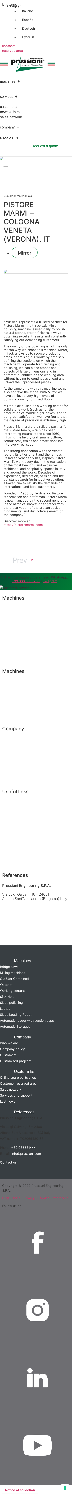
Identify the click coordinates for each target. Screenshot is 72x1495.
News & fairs (10, 112)
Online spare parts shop (21, 800)
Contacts (9, 46)
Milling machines (15, 617)
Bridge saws (12, 607)
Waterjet (8, 638)
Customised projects (18, 769)
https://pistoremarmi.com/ (23, 525)
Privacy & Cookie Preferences (45, 1198)
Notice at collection (20, 1490)
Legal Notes (11, 1198)
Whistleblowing (14, 863)
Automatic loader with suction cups (30, 711)
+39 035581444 (23, 1148)
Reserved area (12, 51)
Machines (7, 81)
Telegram (50, 581)
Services (6, 97)
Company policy (15, 748)
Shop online (9, 137)
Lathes (7, 690)
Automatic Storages (18, 721)
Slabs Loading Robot (19, 701)
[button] (36, 960)
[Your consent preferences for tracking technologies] (65, 1488)
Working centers (15, 648)
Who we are (11, 737)
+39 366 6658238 (26, 581)
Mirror (24, 253)
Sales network (11, 117)
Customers (8, 107)
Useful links (24, 1071)
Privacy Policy (13, 779)
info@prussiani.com (26, 1154)
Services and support (19, 831)
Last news (10, 842)
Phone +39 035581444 (20, 906)
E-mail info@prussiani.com (23, 917)
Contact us (10, 934)
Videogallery (12, 852)
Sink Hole (10, 659)
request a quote (45, 146)
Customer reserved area (21, 811)
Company (7, 127)
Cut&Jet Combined (17, 627)
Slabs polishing (14, 680)
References (24, 1112)
